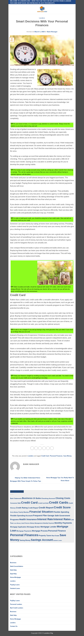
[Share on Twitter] (40, 448)
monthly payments (63, 523)
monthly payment (48, 523)
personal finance (57, 531)
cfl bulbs (37, 498)
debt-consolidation (16, 566)
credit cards (58, 502)
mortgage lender (48, 527)
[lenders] (42, 9)
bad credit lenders (16, 608)
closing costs (63, 498)
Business (27, 498)
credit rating (22, 508)
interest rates (62, 519)
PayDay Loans (15, 600)
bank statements (16, 498)
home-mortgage (15, 577)
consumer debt (15, 503)
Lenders (42, 18)
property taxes (45, 535)
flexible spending (61, 512)
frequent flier (40, 515)
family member (23, 512)
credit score (62, 507)
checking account (48, 498)
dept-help (13, 574)
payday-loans (15, 585)
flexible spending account (21, 516)
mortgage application (18, 527)
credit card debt (43, 503)
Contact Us (13, 626)
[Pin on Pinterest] (48, 448)
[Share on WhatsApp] (32, 448)
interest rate (45, 519)
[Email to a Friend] (44, 448)
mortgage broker (33, 527)
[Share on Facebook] (36, 448)
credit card (45, 456)
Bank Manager (52, 32)
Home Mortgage (15, 619)
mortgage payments (24, 531)
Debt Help (13, 615)
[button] (11, 9)
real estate (55, 535)
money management (36, 523)
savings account (42, 539)
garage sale (53, 515)
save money (67, 456)
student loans (57, 540)
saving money (25, 540)
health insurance (28, 519)
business (13, 611)
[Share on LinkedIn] (52, 448)
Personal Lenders (16, 604)
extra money (14, 512)
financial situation (41, 511)
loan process (25, 523)
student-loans (15, 588)
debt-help (13, 570)
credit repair (33, 508)
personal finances (56, 456)
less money (17, 523)
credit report (46, 507)
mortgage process (40, 531)
